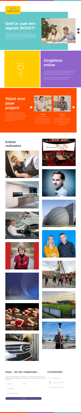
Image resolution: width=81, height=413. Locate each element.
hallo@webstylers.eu (57, 378)
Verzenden (23, 398)
